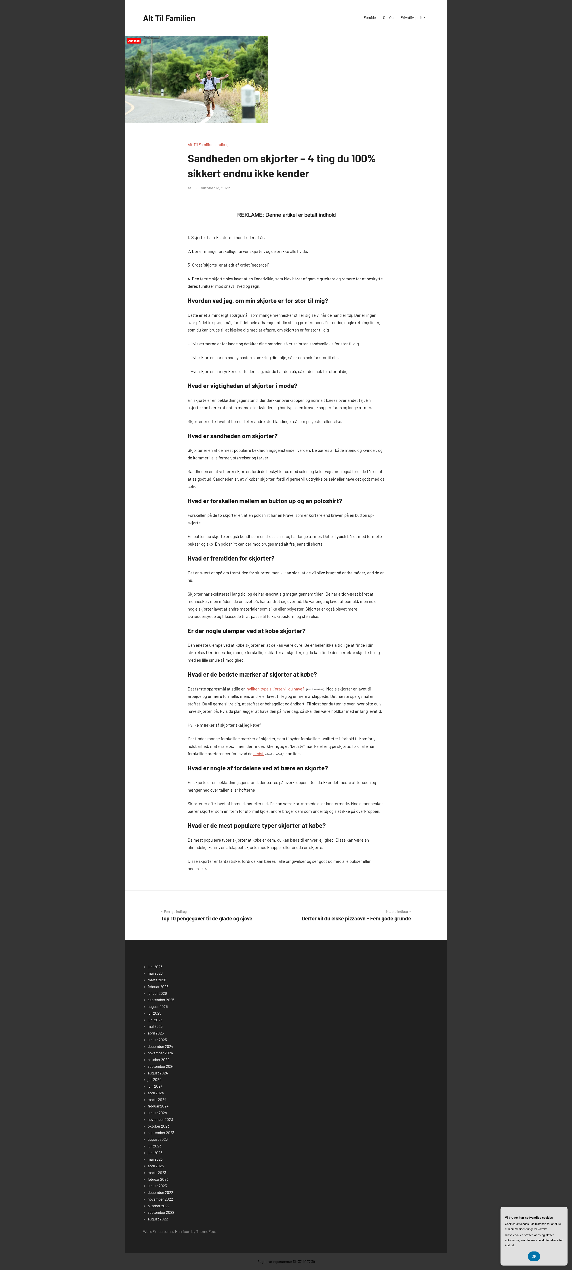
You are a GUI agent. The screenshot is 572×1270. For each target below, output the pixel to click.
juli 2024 (154, 1079)
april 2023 (156, 1166)
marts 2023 (157, 1172)
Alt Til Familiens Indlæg (208, 144)
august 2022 (158, 1219)
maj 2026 (155, 973)
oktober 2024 (158, 1059)
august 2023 (158, 1139)
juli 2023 (154, 1146)
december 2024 (160, 1046)
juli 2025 (154, 1013)
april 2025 (156, 1033)
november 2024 (160, 1053)
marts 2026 (157, 980)
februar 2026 (158, 986)
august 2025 (158, 1006)
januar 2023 (157, 1185)
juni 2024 (155, 1086)
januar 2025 (157, 1039)
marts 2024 (157, 1099)
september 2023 (161, 1132)
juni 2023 (155, 1152)
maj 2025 (155, 1026)
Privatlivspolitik (413, 17)
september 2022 (161, 1212)
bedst (258, 753)
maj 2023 (155, 1159)
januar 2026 (157, 993)
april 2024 (156, 1093)
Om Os (388, 17)
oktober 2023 (158, 1126)
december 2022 (160, 1192)
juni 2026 (155, 966)
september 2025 (161, 999)
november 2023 (160, 1119)
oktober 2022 (158, 1205)
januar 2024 (157, 1112)
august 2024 (158, 1073)
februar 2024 (158, 1106)
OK (534, 1256)
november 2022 (160, 1199)
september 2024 (161, 1066)
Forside (370, 17)
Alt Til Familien (169, 18)
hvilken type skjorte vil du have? (275, 688)
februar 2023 (158, 1179)
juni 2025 (155, 1020)
